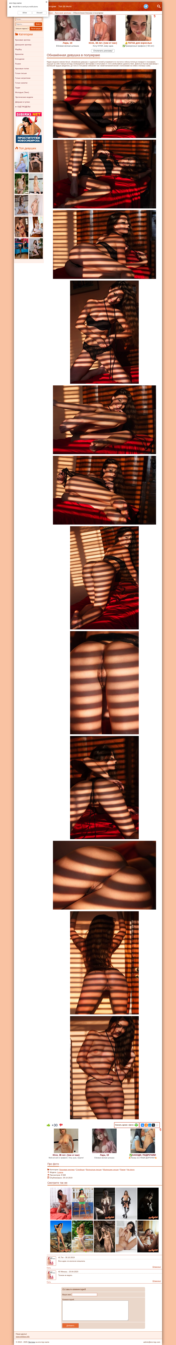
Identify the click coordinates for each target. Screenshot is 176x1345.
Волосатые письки (94, 1170)
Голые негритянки (22, 78)
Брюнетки (19, 54)
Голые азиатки (21, 83)
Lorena (60, 1172)
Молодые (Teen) (22, 92)
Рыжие (18, 64)
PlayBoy (18, 49)
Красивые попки (22, 68)
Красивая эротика (22, 40)
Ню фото (131, 1170)
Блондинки (19, 59)
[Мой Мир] (149, 1125)
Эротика (31, 1342)
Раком (122, 1170)
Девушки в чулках (22, 102)
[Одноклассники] (146, 1125)
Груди (17, 88)
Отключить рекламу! (102, 51)
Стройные (80, 1170)
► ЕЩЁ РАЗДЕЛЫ (22, 107)
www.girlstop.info (23, 1337)
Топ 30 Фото (65, 6)
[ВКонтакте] (142, 1125)
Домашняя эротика (23, 45)
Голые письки (21, 73)
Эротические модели (24, 97)
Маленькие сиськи (111, 1170)
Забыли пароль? (21, 29)
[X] (153, 1125)
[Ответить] (157, 1267)
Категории (50, 6)
